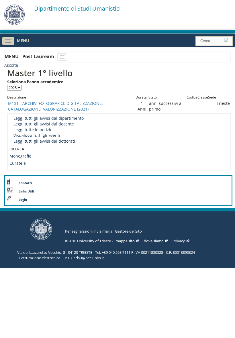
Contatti (25, 183)
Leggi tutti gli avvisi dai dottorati (44, 141)
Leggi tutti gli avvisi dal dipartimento (48, 118)
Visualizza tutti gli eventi (36, 135)
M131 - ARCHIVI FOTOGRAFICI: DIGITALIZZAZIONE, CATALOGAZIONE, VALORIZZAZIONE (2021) (55, 106)
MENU (23, 40)
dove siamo (154, 240)
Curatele (17, 163)
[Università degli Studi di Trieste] (14, 23)
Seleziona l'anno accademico (35, 81)
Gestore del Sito (128, 231)
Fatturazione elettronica (39, 257)
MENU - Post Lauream (30, 56)
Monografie (20, 156)
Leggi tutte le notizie (32, 129)
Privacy (179, 240)
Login (23, 200)
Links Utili (26, 191)
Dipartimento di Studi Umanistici (77, 8)
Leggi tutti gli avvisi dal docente (43, 124)
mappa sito (125, 240)
